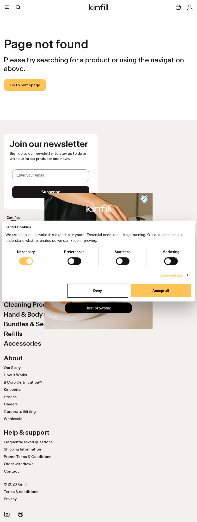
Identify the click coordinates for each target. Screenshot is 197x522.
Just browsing (98, 308)
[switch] (74, 261)
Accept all (160, 290)
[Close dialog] (144, 199)
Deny (97, 290)
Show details (171, 275)
